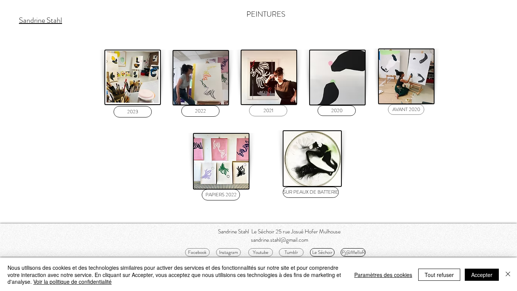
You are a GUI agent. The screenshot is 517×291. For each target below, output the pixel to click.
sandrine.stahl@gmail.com (279, 240)
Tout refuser (439, 274)
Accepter (481, 274)
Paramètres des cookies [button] (383, 274)
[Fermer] (507, 274)
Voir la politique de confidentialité (72, 281)
